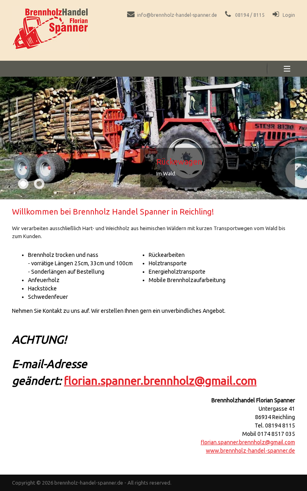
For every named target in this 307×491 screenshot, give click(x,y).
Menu (287, 69)
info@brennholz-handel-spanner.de (177, 15)
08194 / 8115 (250, 15)
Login (289, 15)
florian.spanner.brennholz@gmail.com (160, 380)
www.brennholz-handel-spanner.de (250, 450)
